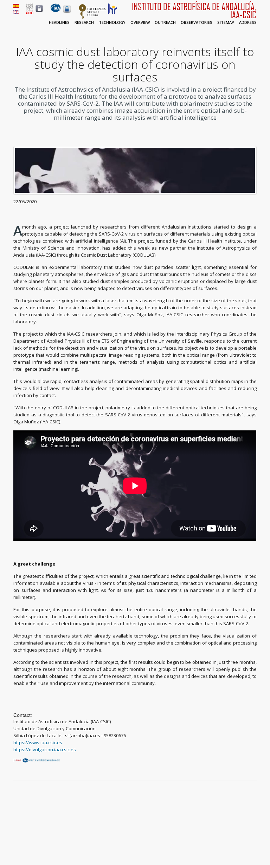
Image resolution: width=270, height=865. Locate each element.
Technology (112, 22)
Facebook (228, 789)
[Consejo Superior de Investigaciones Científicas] (29, 12)
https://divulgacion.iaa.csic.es (44, 749)
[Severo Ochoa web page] (92, 17)
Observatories (196, 22)
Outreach (165, 22)
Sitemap (225, 22)
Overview (140, 22)
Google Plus (245, 789)
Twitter (236, 789)
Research (84, 22)
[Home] (55, 10)
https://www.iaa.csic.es (37, 742)
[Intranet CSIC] (39, 12)
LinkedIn (253, 789)
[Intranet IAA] (67, 12)
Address (248, 22)
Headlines (59, 22)
